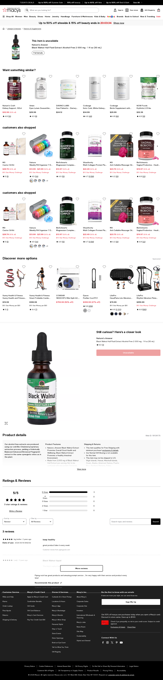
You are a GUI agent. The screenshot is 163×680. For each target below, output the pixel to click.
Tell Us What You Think (60, 647)
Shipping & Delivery (10, 620)
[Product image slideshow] (41, 378)
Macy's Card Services (35, 615)
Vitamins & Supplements (32, 29)
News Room (81, 627)
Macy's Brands (57, 615)
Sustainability (81, 636)
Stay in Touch (57, 629)
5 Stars (45, 492)
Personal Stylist (57, 624)
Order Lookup (7, 606)
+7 (127, 314)
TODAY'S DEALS (27, 3)
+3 (47, 181)
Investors (80, 610)
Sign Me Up (131, 602)
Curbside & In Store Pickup (61, 597)
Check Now (131, 627)
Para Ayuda (7, 610)
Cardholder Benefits (34, 601)
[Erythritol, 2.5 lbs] (148, 88)
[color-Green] (35, 180)
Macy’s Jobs (81, 622)
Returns (5, 615)
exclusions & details (110, 450)
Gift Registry (56, 652)
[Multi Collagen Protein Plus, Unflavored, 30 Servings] (95, 145)
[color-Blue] (39, 180)
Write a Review (15, 511)
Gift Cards (31, 606)
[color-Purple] (43, 180)
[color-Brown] (120, 313)
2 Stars (45, 506)
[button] (41, 378)
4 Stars (45, 496)
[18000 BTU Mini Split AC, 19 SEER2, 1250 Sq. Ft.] (68, 278)
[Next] (157, 89)
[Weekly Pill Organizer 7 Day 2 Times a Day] (41, 145)
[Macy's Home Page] (12, 10)
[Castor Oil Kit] (14, 145)
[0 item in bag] (158, 10)
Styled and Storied (83, 640)
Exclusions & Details (118, 627)
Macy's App (56, 606)
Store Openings (57, 638)
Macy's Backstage (58, 610)
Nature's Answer (40, 44)
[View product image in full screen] (6, 423)
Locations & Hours (58, 601)
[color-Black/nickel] (85, 310)
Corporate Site (82, 606)
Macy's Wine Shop (59, 620)
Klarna (5, 601)
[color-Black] (31, 180)
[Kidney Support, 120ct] (14, 88)
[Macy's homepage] (4, 29)
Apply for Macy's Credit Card (37, 597)
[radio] (31, 181)
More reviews (81, 568)
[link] (14, 111)
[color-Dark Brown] (124, 313)
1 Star (45, 510)
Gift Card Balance (33, 610)
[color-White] (89, 310)
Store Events (56, 633)
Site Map (80, 631)
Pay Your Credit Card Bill (36, 620)
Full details (38, 53)
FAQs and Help (8, 597)
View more (81, 469)
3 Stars (45, 501)
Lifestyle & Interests (14, 29)
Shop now (118, 22)
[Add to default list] (23, 76)
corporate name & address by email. (121, 675)
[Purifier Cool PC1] (95, 278)
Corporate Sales (82, 601)
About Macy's (81, 597)
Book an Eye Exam (59, 643)
